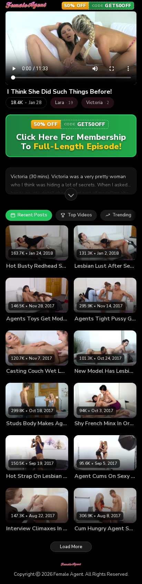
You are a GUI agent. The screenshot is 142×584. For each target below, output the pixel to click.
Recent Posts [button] (32, 215)
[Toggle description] (71, 194)
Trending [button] (121, 215)
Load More (71, 547)
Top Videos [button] (80, 215)
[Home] (26, 5)
